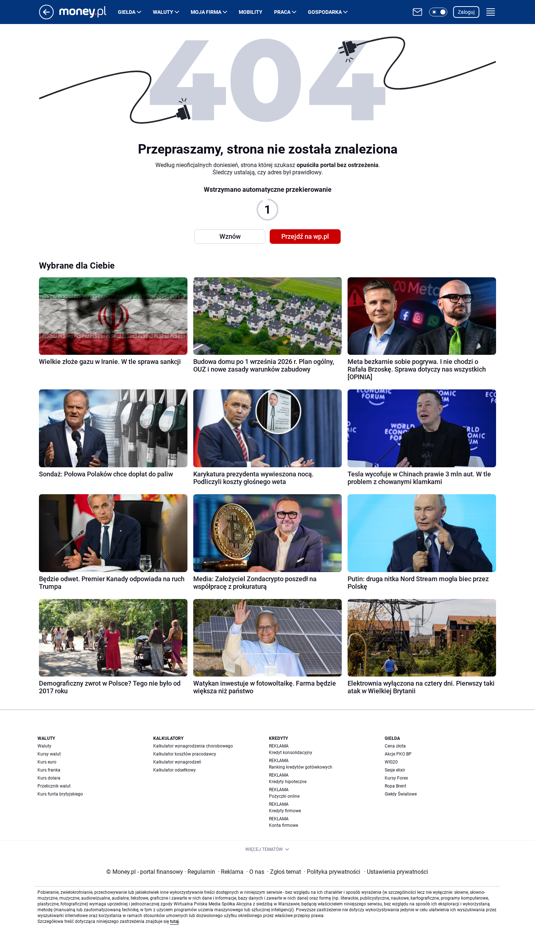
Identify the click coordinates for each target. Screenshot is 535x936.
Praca (282, 12)
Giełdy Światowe (401, 794)
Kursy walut (49, 754)
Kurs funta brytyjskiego (60, 794)
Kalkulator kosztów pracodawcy (184, 754)
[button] (438, 12)
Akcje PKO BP (398, 754)
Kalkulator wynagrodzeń (177, 762)
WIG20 (391, 762)
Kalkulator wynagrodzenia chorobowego (193, 746)
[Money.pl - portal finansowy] (88, 12)
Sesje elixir (395, 770)
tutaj (174, 921)
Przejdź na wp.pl (305, 236)
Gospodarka (325, 12)
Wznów (230, 236)
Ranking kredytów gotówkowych (300, 767)
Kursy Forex (396, 778)
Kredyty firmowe (285, 810)
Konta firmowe (283, 825)
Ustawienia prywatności (396, 871)
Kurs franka (48, 770)
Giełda (126, 12)
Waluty (163, 12)
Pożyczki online (284, 796)
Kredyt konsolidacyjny (290, 752)
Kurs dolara (48, 778)
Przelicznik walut (54, 786)
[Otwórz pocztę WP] (417, 12)
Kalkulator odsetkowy (174, 770)
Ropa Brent (395, 786)
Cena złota (395, 746)
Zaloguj (466, 12)
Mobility (250, 12)
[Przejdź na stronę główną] (46, 17)
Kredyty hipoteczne (287, 781)
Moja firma (206, 12)
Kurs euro (46, 762)
